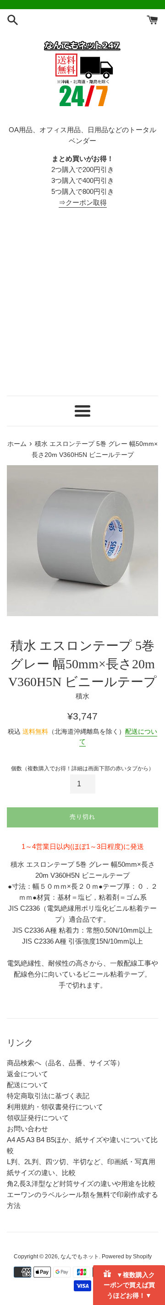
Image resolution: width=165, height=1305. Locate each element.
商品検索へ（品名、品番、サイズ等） (65, 1063)
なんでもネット (79, 1256)
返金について (27, 1074)
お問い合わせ (27, 1129)
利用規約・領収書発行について (55, 1107)
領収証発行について (38, 1118)
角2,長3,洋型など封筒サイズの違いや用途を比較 (81, 1183)
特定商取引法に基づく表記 (48, 1096)
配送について (27, 1085)
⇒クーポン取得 (83, 202)
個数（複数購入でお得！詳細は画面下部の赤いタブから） (82, 768)
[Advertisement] (82, 302)
